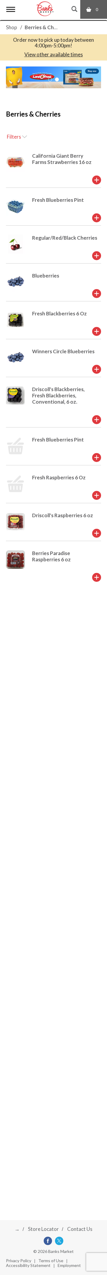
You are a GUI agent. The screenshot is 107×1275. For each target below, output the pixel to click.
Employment (69, 1265)
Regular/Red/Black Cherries (64, 238)
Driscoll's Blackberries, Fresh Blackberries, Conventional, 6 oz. (58, 395)
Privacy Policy (18, 1260)
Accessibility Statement (28, 1265)
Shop (11, 27)
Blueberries (45, 275)
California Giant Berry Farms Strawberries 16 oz (62, 159)
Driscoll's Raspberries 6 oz (62, 515)
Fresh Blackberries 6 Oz (59, 313)
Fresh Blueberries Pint (58, 200)
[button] (50, 79)
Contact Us (79, 1229)
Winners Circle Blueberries (63, 351)
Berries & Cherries (46, 27)
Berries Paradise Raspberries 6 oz (51, 556)
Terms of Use (50, 1260)
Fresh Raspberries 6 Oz (59, 477)
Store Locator (43, 1229)
